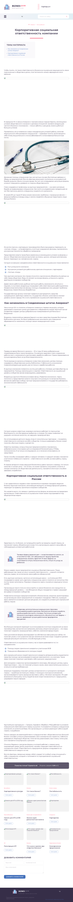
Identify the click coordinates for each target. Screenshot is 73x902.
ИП (4, 843)
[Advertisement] (53, 54)
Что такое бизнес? (34, 791)
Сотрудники (52, 814)
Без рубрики (7, 788)
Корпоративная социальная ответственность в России (16, 54)
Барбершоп (45, 7)
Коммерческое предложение (55, 847)
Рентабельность (55, 791)
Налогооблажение (8, 814)
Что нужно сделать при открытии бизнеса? (35, 847)
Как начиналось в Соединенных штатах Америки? (18, 49)
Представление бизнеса (55, 843)
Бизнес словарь (53, 788)
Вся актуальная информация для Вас (54, 899)
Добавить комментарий (14, 876)
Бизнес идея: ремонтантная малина (35, 818)
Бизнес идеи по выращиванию (34, 814)
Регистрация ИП (10, 846)
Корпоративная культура (13, 791)
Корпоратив (54, 818)
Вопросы (29, 788)
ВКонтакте (22, 16)
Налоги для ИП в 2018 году (12, 818)
